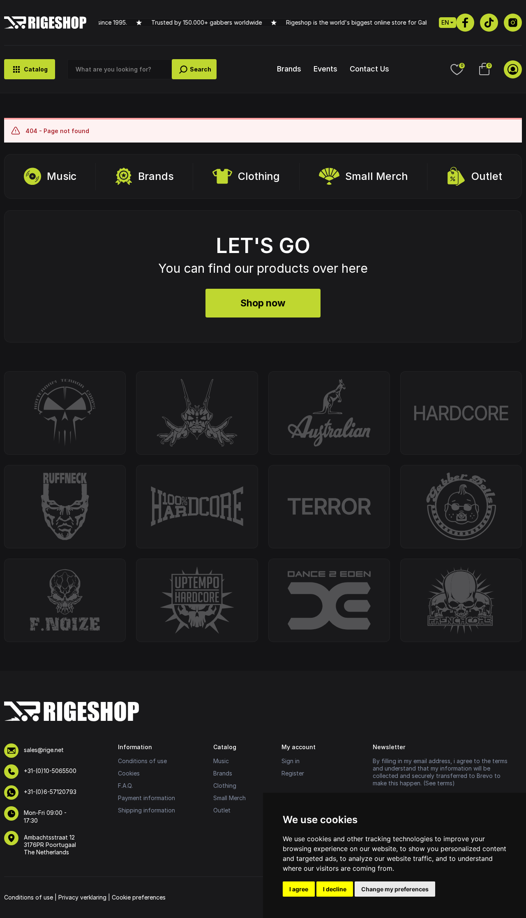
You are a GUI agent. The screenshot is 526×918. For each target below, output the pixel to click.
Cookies (129, 773)
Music (61, 176)
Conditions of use (142, 760)
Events (325, 68)
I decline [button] (334, 889)
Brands (289, 68)
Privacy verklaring (82, 897)
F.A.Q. (125, 785)
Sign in (290, 760)
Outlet (486, 176)
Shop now (263, 303)
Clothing (259, 176)
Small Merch (376, 176)
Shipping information (146, 810)
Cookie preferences (139, 897)
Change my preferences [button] (395, 889)
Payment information (146, 797)
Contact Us (369, 68)
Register (292, 773)
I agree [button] (298, 889)
